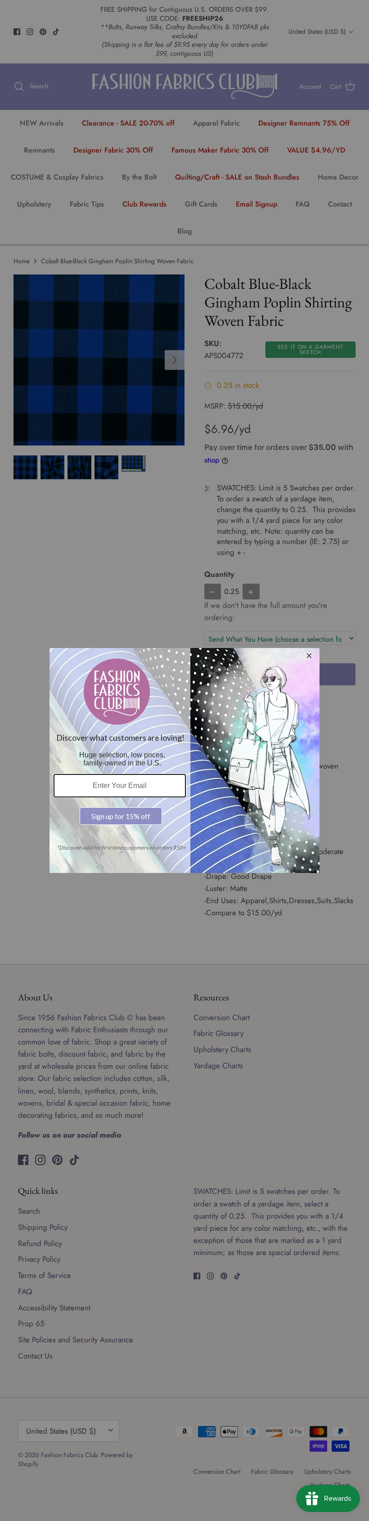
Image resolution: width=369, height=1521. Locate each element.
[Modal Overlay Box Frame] (185, 760)
